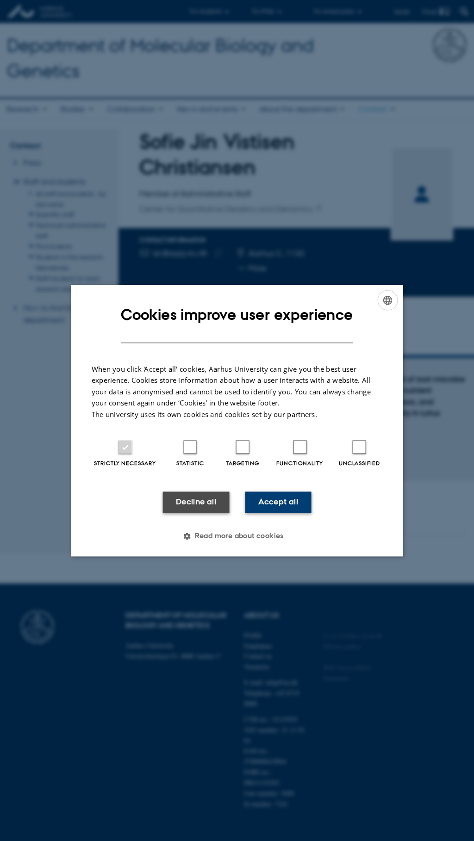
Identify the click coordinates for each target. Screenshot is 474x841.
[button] (237, 535)
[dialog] (237, 420)
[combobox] (387, 300)
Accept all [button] (278, 502)
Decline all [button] (196, 502)
